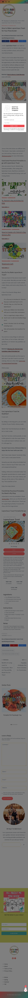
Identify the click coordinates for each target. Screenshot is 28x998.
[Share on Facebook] (6, 41)
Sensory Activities (6, 229)
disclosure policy (6, 156)
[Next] (24, 705)
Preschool (4, 25)
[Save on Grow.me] (22, 41)
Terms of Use (8, 968)
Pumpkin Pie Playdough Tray (12, 715)
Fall (5, 984)
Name (4, 771)
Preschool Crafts (6, 260)
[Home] (2, 20)
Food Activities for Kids (8, 650)
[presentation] (14, 187)
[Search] (24, 845)
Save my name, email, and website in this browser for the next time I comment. (14, 793)
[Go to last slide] (4, 705)
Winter (6, 977)
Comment (5, 744)
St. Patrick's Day (12, 25)
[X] (6, 1)
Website (4, 787)
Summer (6, 982)
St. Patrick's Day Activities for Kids (10, 653)
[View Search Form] (25, 2)
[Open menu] (25, 10)
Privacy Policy (8, 971)
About (6, 966)
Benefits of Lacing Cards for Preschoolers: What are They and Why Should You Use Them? (7, 667)
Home (6, 964)
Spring (6, 979)
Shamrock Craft (7, 264)
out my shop (5, 499)
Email (4, 779)
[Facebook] (3, 1)
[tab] (12, 724)
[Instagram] (9, 1)
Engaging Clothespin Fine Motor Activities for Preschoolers (21, 665)
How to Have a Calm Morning (15, 74)
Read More (5, 207)
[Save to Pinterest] (14, 41)
